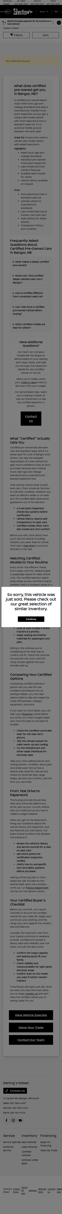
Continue (31, 619)
